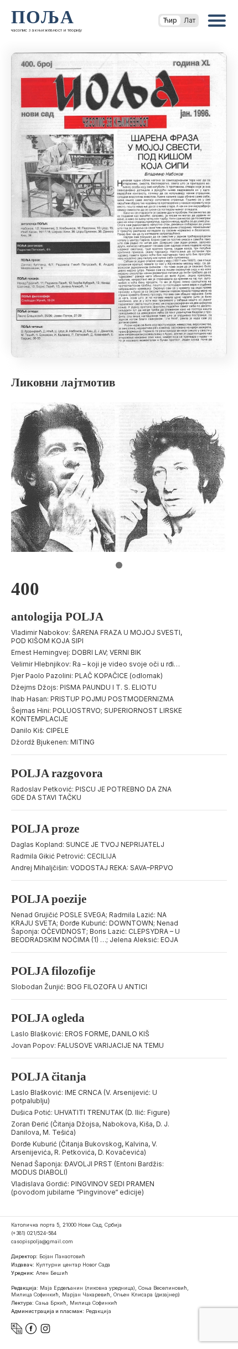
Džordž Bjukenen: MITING (53, 742)
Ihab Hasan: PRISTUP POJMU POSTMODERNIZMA (92, 699)
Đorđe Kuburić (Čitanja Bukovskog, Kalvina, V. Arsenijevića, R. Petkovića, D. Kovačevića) (84, 1148)
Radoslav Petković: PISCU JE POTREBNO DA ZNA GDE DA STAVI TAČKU (91, 793)
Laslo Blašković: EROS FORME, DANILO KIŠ (80, 1034)
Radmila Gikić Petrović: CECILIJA (63, 856)
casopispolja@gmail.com (42, 1241)
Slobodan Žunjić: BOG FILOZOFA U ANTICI (79, 987)
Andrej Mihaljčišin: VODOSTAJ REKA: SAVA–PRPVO (92, 868)
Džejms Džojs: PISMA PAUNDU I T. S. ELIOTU (84, 687)
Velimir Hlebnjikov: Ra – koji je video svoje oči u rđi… (95, 664)
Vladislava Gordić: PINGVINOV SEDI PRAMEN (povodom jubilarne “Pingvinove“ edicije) (82, 1188)
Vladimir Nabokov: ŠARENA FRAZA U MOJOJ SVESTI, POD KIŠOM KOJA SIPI (96, 636)
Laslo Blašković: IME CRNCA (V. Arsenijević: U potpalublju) (84, 1096)
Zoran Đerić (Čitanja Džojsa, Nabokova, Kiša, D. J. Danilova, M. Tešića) (90, 1128)
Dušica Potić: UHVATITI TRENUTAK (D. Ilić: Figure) (90, 1112)
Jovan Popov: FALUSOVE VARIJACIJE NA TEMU (87, 1045)
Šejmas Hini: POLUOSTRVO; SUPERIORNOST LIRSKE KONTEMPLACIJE (96, 714)
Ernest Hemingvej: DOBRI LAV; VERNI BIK (76, 652)
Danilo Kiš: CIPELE (40, 730)
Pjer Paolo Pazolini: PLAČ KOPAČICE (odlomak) (87, 675)
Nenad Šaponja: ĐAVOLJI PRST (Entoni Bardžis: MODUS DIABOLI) (87, 1168)
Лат (189, 20)
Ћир (170, 20)
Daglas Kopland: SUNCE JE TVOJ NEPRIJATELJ (87, 844)
